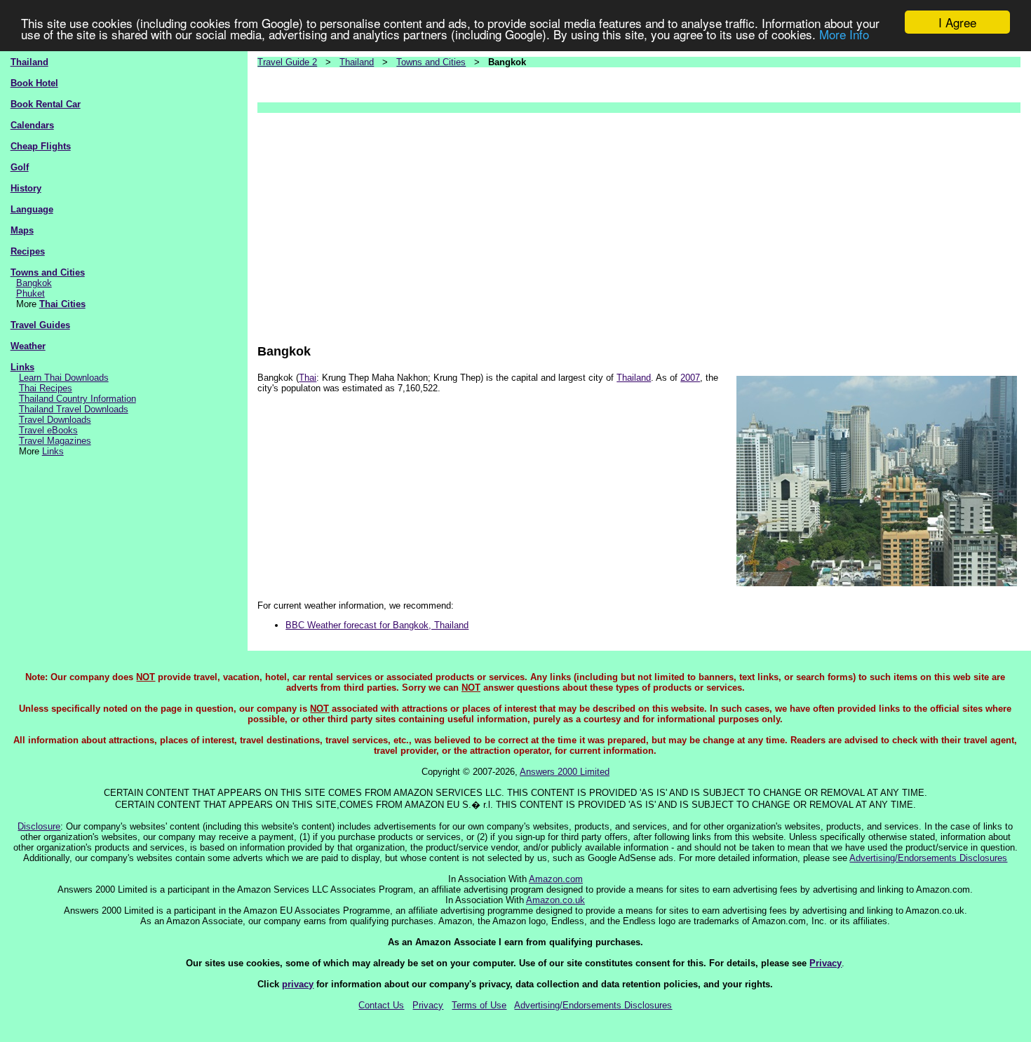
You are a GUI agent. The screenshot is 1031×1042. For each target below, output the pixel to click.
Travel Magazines (55, 440)
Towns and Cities (48, 272)
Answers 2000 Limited (564, 771)
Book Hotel (34, 83)
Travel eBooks (48, 430)
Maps (22, 230)
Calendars (32, 125)
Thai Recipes (45, 388)
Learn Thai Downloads (64, 377)
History (26, 188)
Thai (307, 377)
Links (22, 367)
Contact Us (381, 1005)
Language (32, 209)
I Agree (957, 22)
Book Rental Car (46, 104)
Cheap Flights (41, 146)
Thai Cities (62, 304)
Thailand (29, 62)
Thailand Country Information (77, 398)
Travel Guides (40, 325)
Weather (28, 346)
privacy (298, 984)
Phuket (30, 293)
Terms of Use (479, 1005)
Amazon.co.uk (555, 900)
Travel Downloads (55, 419)
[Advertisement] (638, 221)
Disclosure (39, 826)
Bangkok (34, 283)
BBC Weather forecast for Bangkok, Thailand (377, 625)
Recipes (28, 251)
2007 (690, 377)
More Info (844, 34)
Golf (20, 167)
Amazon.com (556, 879)
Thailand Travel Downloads (73, 409)
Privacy (825, 963)
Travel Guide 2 (287, 62)
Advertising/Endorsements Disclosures (928, 858)
